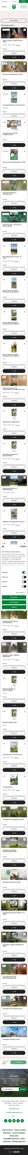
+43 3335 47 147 (14, 1109)
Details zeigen (19, 592)
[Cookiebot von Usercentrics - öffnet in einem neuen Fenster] (20, 547)
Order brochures (7, 1129)
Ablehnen (14, 607)
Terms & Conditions (18, 1132)
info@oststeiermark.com (14, 1112)
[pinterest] (18, 1120)
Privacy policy (14, 1135)
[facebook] (5, 1120)
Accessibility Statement (11, 1138)
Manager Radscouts (18, 1141)
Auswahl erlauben (14, 602)
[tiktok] (22, 1120)
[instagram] (10, 1120)
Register (22, 1089)
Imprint (22, 1138)
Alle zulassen (14, 597)
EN (13, 1116)
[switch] (24, 577)
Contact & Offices (20, 1129)
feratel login (7, 1141)
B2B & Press (7, 1132)
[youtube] (14, 1120)
